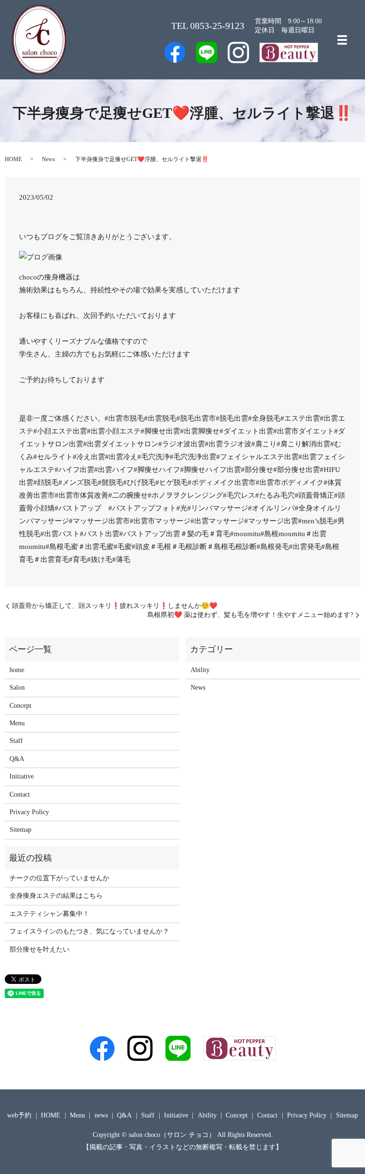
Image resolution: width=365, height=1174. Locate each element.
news (101, 1115)
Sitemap (20, 829)
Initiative (22, 776)
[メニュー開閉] (342, 40)
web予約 (19, 1115)
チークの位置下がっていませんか (59, 878)
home (17, 670)
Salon (17, 687)
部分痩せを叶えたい (39, 949)
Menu (17, 723)
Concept (20, 705)
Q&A (17, 758)
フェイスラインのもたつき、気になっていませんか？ (89, 931)
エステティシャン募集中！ (49, 913)
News (48, 159)
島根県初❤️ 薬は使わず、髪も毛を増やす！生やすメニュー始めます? (250, 614)
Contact (20, 794)
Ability (200, 670)
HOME (13, 159)
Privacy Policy (29, 812)
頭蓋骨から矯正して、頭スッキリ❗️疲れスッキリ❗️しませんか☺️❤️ (114, 605)
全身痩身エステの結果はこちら (56, 895)
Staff (16, 740)
